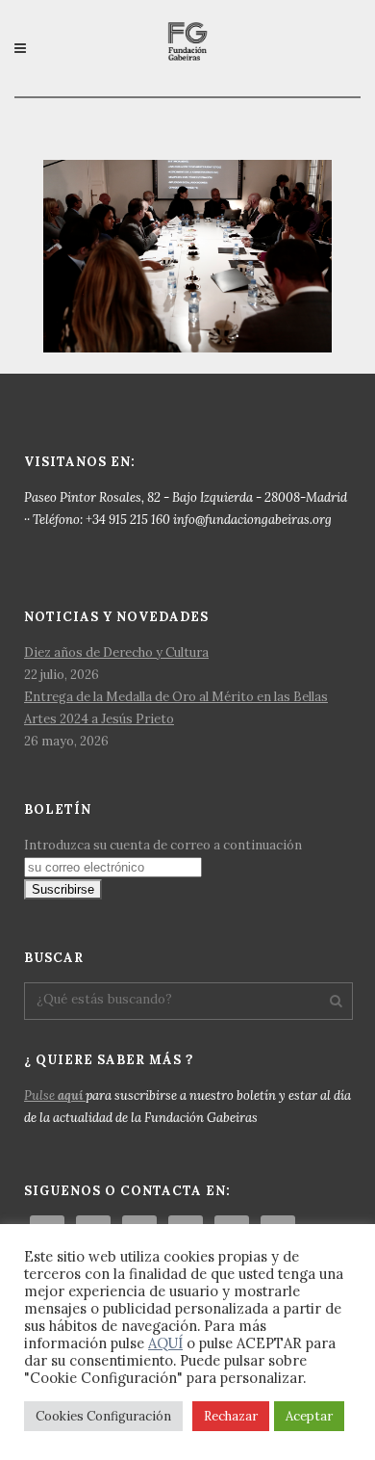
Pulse (53, 1095)
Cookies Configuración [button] (103, 1416)
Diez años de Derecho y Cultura (116, 652)
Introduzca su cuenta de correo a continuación (163, 845)
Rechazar (231, 1416)
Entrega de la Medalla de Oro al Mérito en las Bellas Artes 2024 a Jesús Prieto (176, 708)
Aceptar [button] (309, 1416)
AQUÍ (165, 1343)
